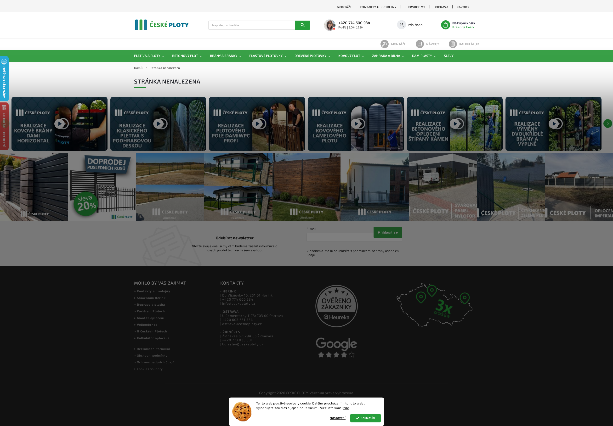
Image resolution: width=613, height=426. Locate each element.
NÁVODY (462, 7)
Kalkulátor (469, 44)
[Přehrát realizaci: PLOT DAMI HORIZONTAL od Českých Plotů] (59, 124)
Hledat (302, 25)
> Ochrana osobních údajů (154, 362)
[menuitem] (151, 56)
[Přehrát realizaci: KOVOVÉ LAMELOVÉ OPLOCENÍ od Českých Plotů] (356, 124)
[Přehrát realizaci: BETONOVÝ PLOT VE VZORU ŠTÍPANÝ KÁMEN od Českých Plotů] (455, 124)
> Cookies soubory (148, 369)
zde (346, 408)
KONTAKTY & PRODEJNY (378, 7)
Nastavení (338, 417)
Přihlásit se (388, 232)
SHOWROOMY (415, 7)
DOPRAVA (441, 7)
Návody (432, 44)
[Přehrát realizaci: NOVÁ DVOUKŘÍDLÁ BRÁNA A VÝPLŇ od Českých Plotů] (553, 124)
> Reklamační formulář (152, 349)
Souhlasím (368, 418)
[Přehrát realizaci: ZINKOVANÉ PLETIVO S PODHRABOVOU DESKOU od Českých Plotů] (158, 124)
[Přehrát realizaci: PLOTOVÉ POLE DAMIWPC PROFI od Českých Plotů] (257, 124)
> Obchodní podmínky (151, 355)
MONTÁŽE (344, 7)
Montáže (398, 44)
